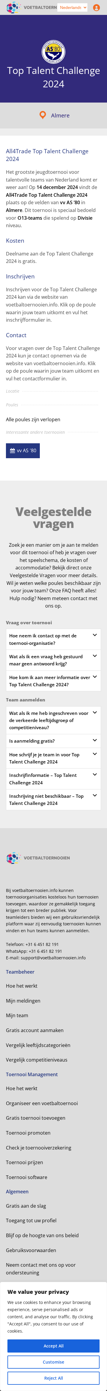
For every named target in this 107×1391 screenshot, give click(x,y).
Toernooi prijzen (24, 1162)
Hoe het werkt (21, 986)
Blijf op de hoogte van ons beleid (42, 1235)
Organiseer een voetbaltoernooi (42, 1103)
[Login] (95, 7)
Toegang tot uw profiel (31, 1220)
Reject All (53, 1378)
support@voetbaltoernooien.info (53, 958)
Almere (60, 115)
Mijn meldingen (23, 1000)
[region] (53, 1336)
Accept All (54, 1346)
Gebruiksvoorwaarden (31, 1250)
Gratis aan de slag (26, 1206)
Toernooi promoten (28, 1133)
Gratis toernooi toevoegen (35, 1118)
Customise (53, 1362)
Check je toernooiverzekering (38, 1147)
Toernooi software (26, 1177)
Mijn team (17, 1015)
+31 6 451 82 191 (42, 944)
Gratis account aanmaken (35, 1030)
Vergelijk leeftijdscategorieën (38, 1045)
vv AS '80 (26, 450)
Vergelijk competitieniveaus (36, 1060)
